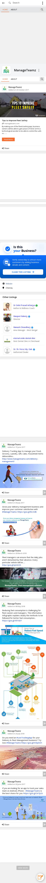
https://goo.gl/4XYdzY (12, 620)
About (14, 9)
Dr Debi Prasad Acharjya (24, 305)
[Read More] (44, 492)
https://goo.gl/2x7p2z (33, 793)
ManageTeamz (15, 87)
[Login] (42, 3)
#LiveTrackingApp (24, 737)
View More (23, 868)
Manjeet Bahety (20, 316)
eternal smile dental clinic (24, 338)
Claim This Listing (21, 272)
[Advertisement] (23, 38)
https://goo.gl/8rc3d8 (27, 512)
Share (6, 148)
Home (5, 9)
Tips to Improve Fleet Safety (14, 120)
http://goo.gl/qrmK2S (11, 565)
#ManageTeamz (9, 512)
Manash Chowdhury (22, 327)
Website (9, 283)
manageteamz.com (12, 123)
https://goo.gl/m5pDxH (31, 742)
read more (8, 139)
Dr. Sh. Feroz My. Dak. (22, 349)
